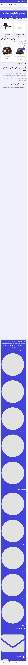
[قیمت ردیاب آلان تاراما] (7, 50)
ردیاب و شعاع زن (22, 56)
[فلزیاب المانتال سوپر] (20, 50)
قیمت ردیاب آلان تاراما (7, 54)
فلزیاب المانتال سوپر (20, 54)
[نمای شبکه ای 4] (20, 44)
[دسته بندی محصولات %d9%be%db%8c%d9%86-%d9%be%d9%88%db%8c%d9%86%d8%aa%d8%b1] (7, 29)
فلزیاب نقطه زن (17, 57)
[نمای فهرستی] (25, 44)
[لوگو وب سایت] (13, 5)
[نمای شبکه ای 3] (22, 44)
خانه (24, 18)
